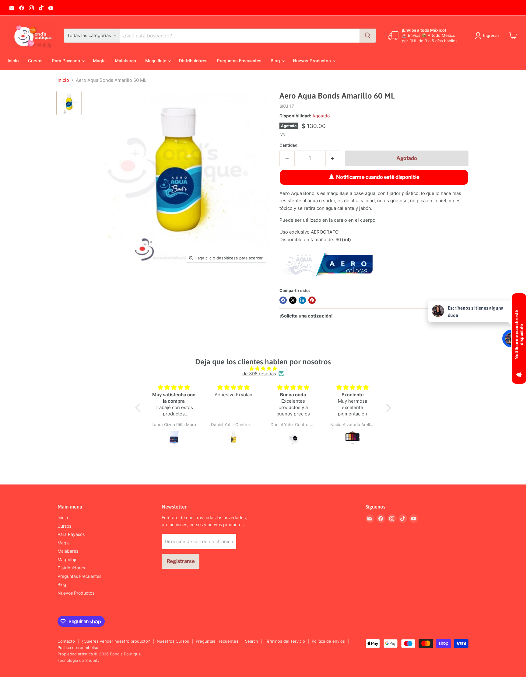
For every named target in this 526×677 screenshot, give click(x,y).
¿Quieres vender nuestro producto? (116, 641)
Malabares (125, 61)
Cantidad (288, 145)
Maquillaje (156, 61)
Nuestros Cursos (173, 641)
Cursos (35, 61)
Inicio (13, 61)
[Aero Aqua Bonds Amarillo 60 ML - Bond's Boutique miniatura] (69, 102)
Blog (276, 61)
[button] (139, 408)
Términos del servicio (285, 641)
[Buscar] (367, 36)
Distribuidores (193, 61)
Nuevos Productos (312, 61)
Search (251, 641)
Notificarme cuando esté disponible (377, 177)
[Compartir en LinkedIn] (302, 300)
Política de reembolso (78, 647)
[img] (263, 368)
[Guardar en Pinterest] (312, 300)
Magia (99, 61)
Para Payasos (66, 61)
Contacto (66, 641)
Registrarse (181, 561)
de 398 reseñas (259, 373)
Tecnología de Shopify (79, 660)
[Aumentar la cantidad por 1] (333, 158)
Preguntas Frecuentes (239, 61)
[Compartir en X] (292, 300)
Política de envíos (328, 641)
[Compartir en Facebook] (283, 300)
